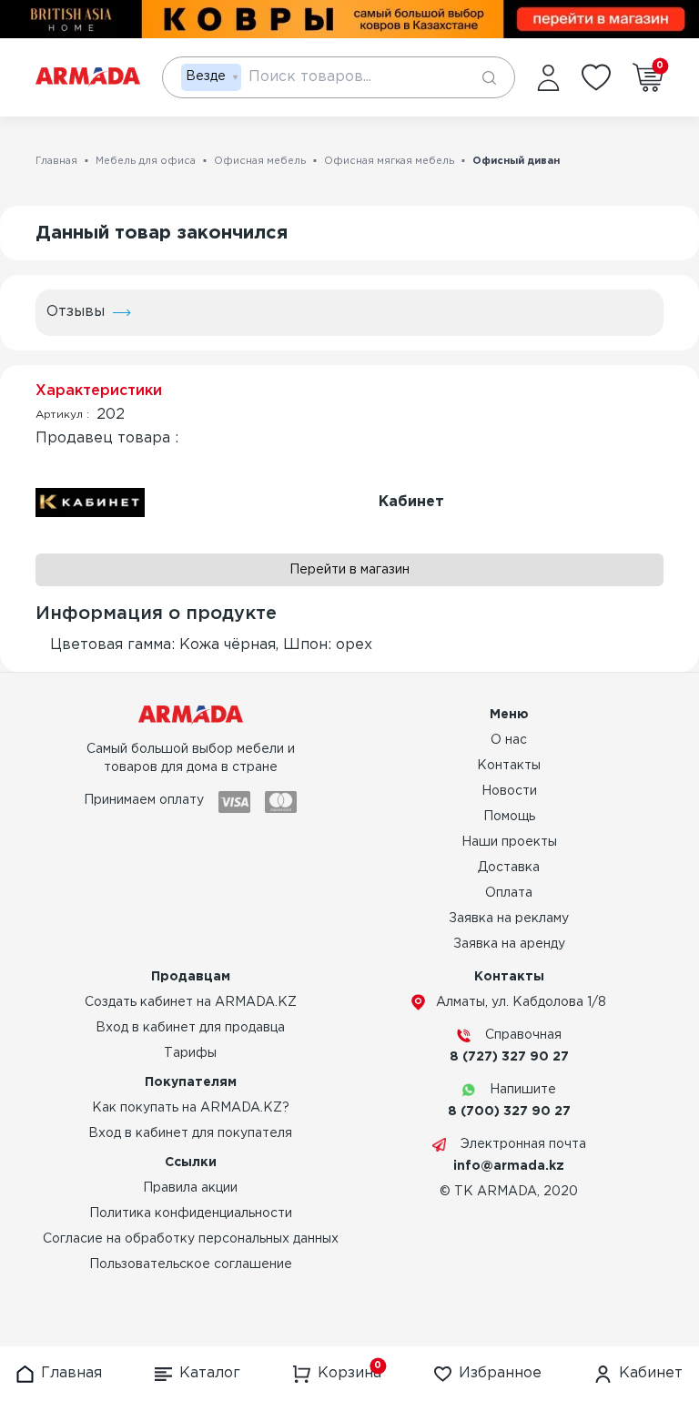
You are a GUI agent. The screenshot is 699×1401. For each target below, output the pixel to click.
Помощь (509, 816)
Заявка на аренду (509, 944)
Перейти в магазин (349, 569)
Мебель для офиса (146, 161)
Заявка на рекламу (509, 918)
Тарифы (190, 1053)
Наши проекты (509, 842)
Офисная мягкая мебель (389, 161)
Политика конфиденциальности (190, 1213)
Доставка (509, 867)
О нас (509, 740)
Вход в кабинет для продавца (190, 1027)
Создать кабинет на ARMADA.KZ (191, 1002)
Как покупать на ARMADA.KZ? (190, 1107)
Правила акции (190, 1188)
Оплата (508, 893)
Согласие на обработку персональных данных (191, 1238)
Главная (56, 161)
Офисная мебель (260, 161)
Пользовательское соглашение (190, 1264)
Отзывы (75, 312)
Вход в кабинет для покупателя (190, 1133)
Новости (509, 791)
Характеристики (98, 391)
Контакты (509, 765)
